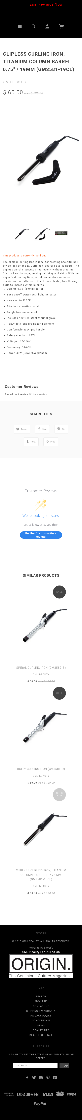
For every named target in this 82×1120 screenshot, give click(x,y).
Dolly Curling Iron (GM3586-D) (41, 769)
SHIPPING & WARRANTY (41, 1011)
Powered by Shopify (41, 947)
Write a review (38, 394)
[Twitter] (34, 1078)
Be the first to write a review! (41, 535)
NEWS (41, 1025)
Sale (59, 592)
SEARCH (41, 996)
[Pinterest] (48, 1078)
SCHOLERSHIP (41, 1020)
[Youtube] (55, 1078)
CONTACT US (41, 1006)
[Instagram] (41, 1078)
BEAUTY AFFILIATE (41, 1035)
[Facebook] (27, 1078)
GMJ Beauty (15, 82)
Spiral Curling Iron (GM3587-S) (41, 667)
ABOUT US (41, 1001)
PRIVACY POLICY (41, 1015)
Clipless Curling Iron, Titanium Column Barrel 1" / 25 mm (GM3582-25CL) (41, 875)
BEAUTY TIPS (41, 1030)
